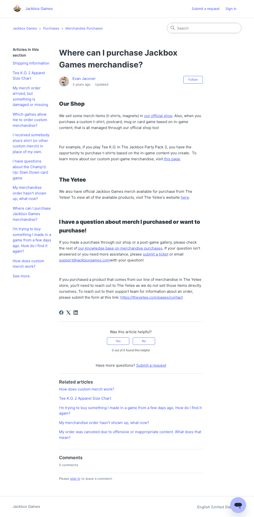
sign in (75, 479)
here (185, 197)
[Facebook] (61, 312)
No (144, 341)
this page (172, 159)
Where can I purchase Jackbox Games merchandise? (32, 214)
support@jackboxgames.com (84, 260)
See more (21, 276)
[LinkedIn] (75, 312)
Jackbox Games (25, 28)
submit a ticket (155, 254)
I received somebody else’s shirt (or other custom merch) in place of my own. (31, 143)
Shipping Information (31, 63)
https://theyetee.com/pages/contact (151, 297)
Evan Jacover (84, 78)
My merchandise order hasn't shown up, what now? (29, 193)
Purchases (51, 28)
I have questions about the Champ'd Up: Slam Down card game (30, 169)
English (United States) (217, 507)
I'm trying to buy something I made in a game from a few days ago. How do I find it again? (32, 240)
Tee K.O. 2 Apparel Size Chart (29, 75)
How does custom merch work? (28, 263)
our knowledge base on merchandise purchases (120, 248)
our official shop (158, 115)
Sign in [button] (230, 8)
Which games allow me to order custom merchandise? (30, 120)
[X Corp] (68, 312)
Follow (193, 79)
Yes (118, 341)
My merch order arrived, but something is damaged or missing (30, 96)
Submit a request (206, 8)
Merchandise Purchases (84, 28)
